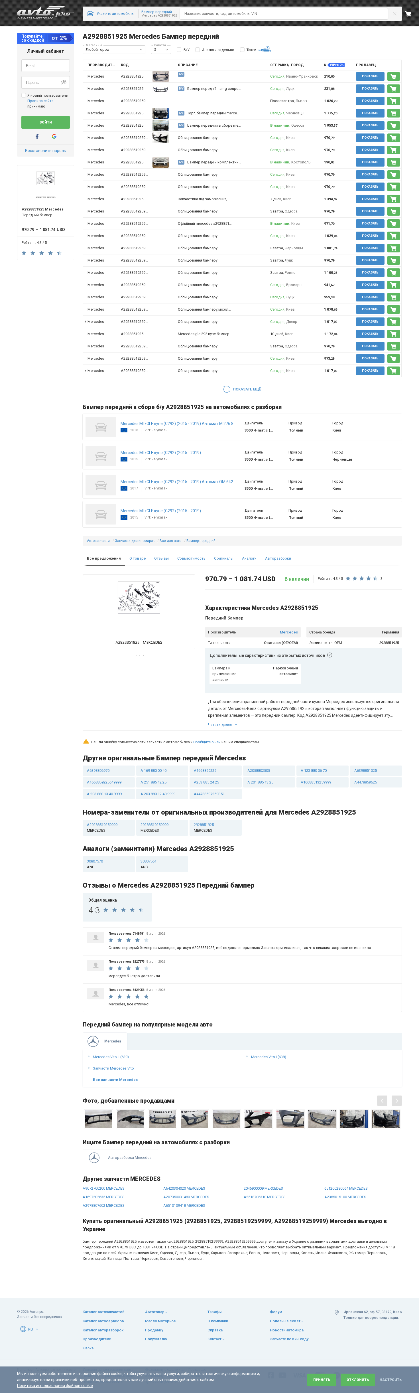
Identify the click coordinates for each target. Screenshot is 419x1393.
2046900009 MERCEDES (263, 1188)
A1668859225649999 (104, 782)
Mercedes (289, 632)
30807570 (95, 864)
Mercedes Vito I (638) (268, 1057)
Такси (251, 50)
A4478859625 (365, 782)
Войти (46, 122)
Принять (321, 1380)
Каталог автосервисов (103, 1321)
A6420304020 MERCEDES (184, 1188)
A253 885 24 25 (206, 782)
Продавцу (154, 1330)
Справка (215, 1330)
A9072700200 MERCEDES (104, 1188)
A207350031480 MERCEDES (186, 1197)
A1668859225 (205, 770)
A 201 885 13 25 (260, 782)
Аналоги (249, 558)
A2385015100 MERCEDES (345, 1197)
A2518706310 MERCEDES (265, 1197)
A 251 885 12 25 (153, 782)
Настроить (391, 1380)
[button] (141, 50)
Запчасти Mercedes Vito (113, 1068)
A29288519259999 (136, 101)
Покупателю (156, 1339)
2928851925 (204, 828)
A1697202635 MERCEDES (104, 1197)
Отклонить (358, 1380)
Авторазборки (278, 558)
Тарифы (215, 1312)
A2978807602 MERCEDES (104, 1205)
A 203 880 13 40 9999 (104, 794)
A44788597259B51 (209, 794)
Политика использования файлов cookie (55, 1385)
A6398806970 (98, 770)
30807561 (148, 864)
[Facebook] (37, 136)
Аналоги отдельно (218, 50)
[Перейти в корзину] (412, 13)
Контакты (216, 1339)
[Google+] (54, 136)
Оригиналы (223, 558)
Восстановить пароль (45, 150)
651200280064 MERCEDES (346, 1188)
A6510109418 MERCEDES (184, 1205)
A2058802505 (258, 770)
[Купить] (393, 76)
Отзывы (161, 558)
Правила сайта (40, 101)
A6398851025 (365, 770)
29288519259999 (154, 828)
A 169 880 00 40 (153, 770)
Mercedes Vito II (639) (111, 1057)
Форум (276, 1312)
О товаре (137, 558)
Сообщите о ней (207, 742)
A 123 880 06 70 (314, 770)
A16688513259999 (316, 782)
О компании (218, 1321)
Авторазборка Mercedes (129, 1157)
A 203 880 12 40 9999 (158, 794)
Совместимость (191, 558)
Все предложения (104, 558)
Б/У (187, 50)
